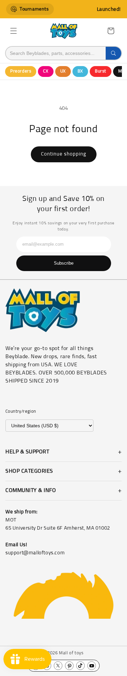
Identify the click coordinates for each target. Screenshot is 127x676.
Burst (100, 71)
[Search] (113, 53)
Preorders (20, 71)
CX (45, 71)
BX (80, 71)
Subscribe (63, 263)
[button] (13, 30)
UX (63, 71)
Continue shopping (63, 154)
